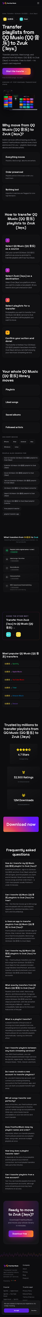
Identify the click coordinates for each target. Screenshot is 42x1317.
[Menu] (38, 3)
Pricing (25, 1272)
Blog (24, 1275)
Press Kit (26, 1278)
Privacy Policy (27, 1291)
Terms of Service (28, 1297)
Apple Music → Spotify (10, 1299)
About (25, 1269)
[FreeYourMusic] (9, 3)
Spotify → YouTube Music (9, 1295)
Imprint (25, 1300)
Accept (16, 1310)
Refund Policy (27, 1294)
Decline (33, 1310)
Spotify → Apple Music (10, 1291)
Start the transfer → (16, 71)
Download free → (21, 1233)
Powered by (6, 1281)
